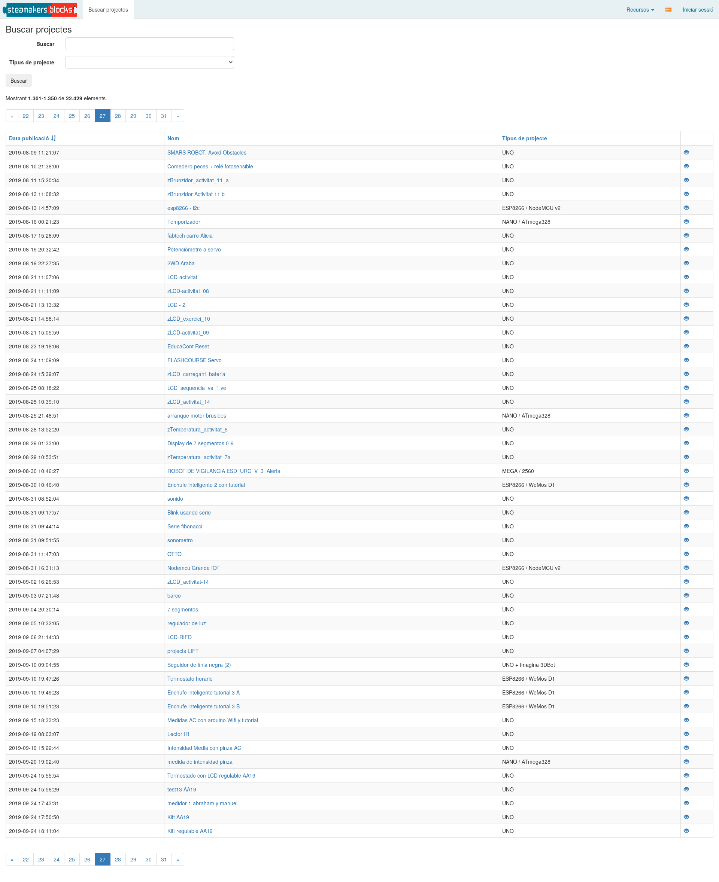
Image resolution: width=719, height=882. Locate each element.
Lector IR (178, 734)
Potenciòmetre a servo (194, 249)
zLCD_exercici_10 (188, 318)
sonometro (180, 540)
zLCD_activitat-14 (188, 581)
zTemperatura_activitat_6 (197, 429)
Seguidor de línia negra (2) (199, 664)
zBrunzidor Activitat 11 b (196, 194)
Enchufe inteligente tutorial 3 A (203, 692)
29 (133, 115)
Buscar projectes (108, 9)
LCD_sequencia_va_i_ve (196, 387)
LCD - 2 (176, 304)
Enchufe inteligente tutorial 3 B (203, 706)
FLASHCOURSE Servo (194, 360)
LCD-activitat (182, 277)
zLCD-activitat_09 (188, 332)
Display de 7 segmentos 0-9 (200, 443)
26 (87, 115)
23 (41, 115)
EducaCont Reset (188, 346)
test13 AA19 (181, 789)
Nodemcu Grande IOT (193, 567)
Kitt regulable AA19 (190, 830)
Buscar (45, 44)
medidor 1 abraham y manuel (202, 803)
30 (149, 115)
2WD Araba (181, 263)
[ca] (668, 9)
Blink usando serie (189, 512)
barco (174, 595)
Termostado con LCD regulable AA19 (211, 775)
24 (57, 115)
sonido (175, 498)
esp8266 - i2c (183, 207)
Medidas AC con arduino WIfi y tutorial (212, 720)
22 (26, 115)
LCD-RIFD (179, 637)
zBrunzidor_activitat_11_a (198, 180)
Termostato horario (190, 678)
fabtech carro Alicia (190, 235)
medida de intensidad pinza (200, 761)
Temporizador (183, 221)
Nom (173, 138)
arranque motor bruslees (196, 415)
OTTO (174, 554)
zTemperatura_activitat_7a (199, 457)
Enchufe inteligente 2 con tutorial (206, 484)
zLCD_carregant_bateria (196, 374)
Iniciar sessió (698, 9)
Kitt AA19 (178, 817)
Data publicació (29, 138)
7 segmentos (182, 609)
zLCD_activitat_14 (188, 401)
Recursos (638, 9)
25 (72, 115)
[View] (686, 152)
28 (118, 115)
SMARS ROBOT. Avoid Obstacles (206, 152)
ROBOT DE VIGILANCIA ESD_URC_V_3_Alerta (223, 470)
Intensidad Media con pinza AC (204, 747)
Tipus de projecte (31, 62)
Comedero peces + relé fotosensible (210, 166)
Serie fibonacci (184, 526)
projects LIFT (183, 650)
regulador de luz (186, 623)
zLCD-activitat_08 (188, 290)
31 (164, 115)
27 (103, 115)
